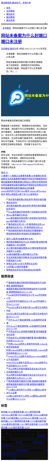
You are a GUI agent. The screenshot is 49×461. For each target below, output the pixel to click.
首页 (8, 8)
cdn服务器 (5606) (30, 415)
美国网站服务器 (14, 188)
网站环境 (26, 185)
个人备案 (12, 176)
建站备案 (5, 182)
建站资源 (10, 20)
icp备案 (4, 176)
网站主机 (36, 182)
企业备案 (20, 176)
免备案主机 (39, 176)
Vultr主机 (5, 445)
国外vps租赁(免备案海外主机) (19, 239)
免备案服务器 (17, 179)
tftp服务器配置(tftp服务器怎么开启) (22, 254)
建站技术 (10, 14)
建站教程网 (22, 450)
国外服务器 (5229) (21, 427)
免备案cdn (29, 176)
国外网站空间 (30, 179)
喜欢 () (4, 173)
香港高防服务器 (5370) (25, 421)
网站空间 (34, 185)
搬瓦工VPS (38, 442)
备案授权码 (42, 179)
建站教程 (10, 17)
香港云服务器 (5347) (16, 424)
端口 (22, 182)
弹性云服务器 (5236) (34, 424)
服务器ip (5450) (18, 418)
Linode (19, 442)
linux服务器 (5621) (15, 415)
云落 (13, 459)
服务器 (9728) (7, 412)
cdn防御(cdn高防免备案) (17, 267)
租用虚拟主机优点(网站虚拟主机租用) (23, 270)
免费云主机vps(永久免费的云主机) (22, 264)
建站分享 (14, 49)
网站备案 (7, 185)
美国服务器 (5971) (21, 412)
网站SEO (28, 182)
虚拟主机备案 (28, 188)
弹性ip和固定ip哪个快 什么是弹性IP (22, 194)
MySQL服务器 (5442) (34, 418)
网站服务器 (16, 185)
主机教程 (10, 11)
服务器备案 (14, 182)
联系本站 (41, 436)
